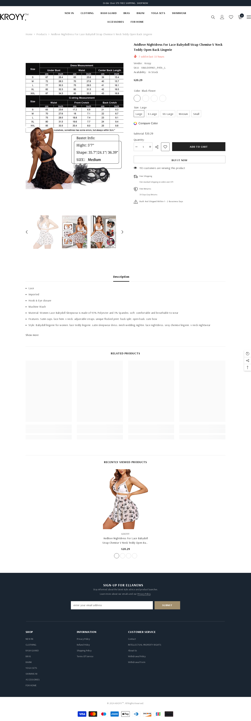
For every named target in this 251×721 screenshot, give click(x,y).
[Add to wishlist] (165, 147)
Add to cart (198, 146)
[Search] (213, 17)
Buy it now (179, 160)
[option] (74, 126)
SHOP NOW (142, 3)
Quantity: (139, 139)
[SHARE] (158, 147)
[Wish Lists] (231, 17)
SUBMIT (167, 605)
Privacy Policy (143, 593)
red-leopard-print (128, 555)
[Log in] (222, 17)
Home (29, 34)
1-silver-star (122, 555)
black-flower (116, 555)
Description (121, 277)
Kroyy (147, 63)
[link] (49, 431)
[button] (26, 232)
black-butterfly (134, 555)
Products (41, 34)
